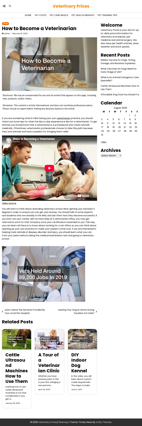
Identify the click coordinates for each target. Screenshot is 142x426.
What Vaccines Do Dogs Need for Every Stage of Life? (119, 70)
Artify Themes (103, 422)
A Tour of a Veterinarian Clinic (49, 363)
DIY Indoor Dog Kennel (79, 363)
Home (28, 15)
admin (7, 33)
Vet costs (40, 15)
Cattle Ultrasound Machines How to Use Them (16, 368)
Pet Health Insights (83, 15)
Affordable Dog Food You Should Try (120, 94)
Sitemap (63, 422)
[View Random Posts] (4, 6)
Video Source (9, 203)
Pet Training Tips (107, 15)
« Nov (103, 142)
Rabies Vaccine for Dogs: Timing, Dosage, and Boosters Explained (118, 61)
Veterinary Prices (71, 6)
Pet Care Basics (59, 15)
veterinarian (63, 118)
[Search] (10, 6)
